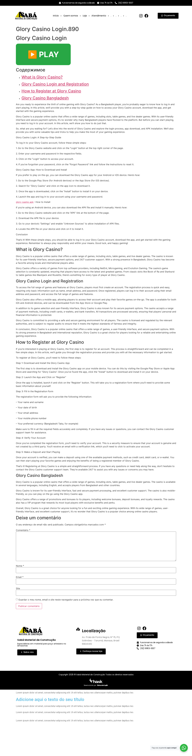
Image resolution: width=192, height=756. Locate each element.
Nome (20, 566)
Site (18, 588)
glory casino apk (25, 202)
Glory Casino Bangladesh (45, 98)
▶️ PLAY (43, 54)
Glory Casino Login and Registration (55, 84)
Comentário (23, 530)
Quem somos (70, 15)
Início (56, 15)
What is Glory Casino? (42, 77)
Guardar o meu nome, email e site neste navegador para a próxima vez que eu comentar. (65, 600)
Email (19, 577)
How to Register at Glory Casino (51, 91)
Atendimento (99, 15)
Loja (85, 15)
